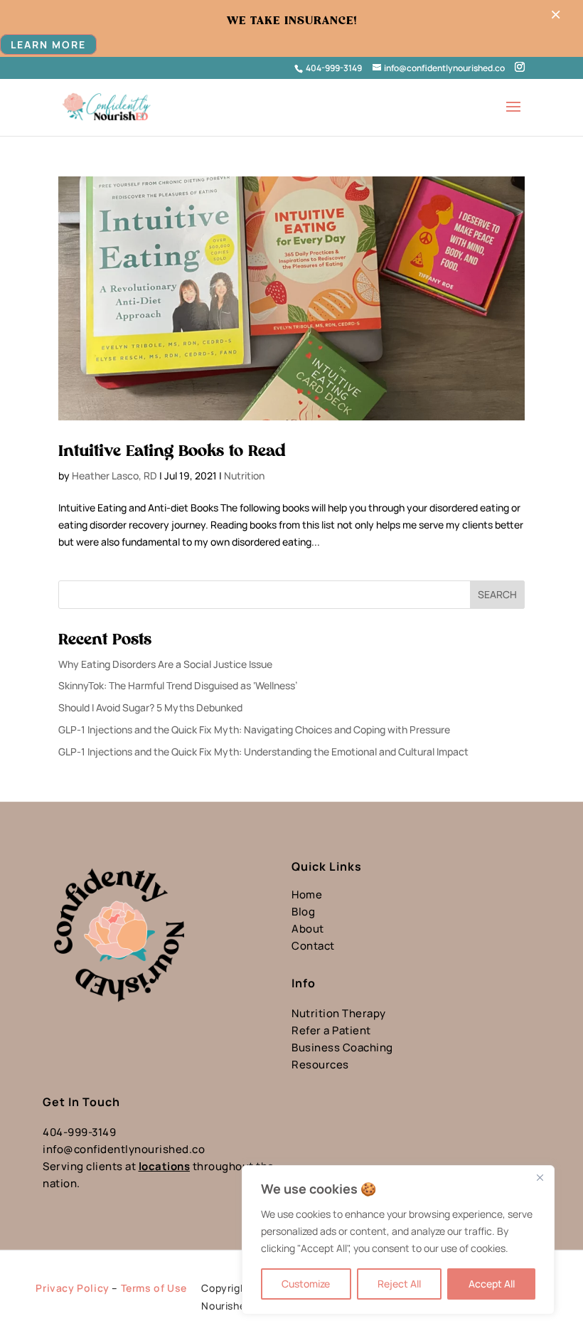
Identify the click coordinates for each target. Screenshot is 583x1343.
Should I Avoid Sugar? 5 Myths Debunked (150, 707)
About (308, 928)
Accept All (492, 1283)
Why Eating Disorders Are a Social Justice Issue (165, 664)
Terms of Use (154, 1288)
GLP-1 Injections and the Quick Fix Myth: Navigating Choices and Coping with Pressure (254, 729)
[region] (398, 1240)
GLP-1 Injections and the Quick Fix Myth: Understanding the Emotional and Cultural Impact (263, 751)
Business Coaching (342, 1047)
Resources (320, 1064)
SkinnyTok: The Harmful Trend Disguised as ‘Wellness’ (177, 685)
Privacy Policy (72, 1288)
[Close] (539, 1177)
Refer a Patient (331, 1030)
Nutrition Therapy (339, 1013)
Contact (313, 945)
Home (307, 894)
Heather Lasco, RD (114, 475)
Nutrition (244, 475)
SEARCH (497, 594)
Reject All (399, 1283)
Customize (306, 1283)
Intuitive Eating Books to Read (172, 450)
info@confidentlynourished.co (124, 1149)
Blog (303, 911)
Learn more (48, 44)
